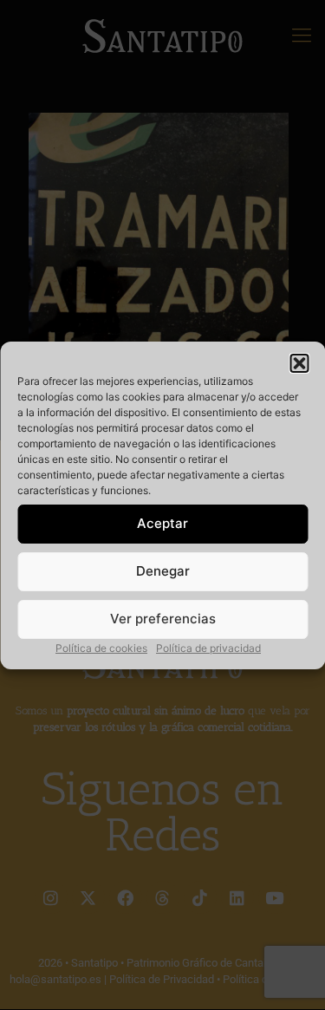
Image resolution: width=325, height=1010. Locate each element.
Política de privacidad (208, 648)
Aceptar (162, 523)
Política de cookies (101, 648)
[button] (299, 363)
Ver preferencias (163, 618)
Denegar (163, 571)
